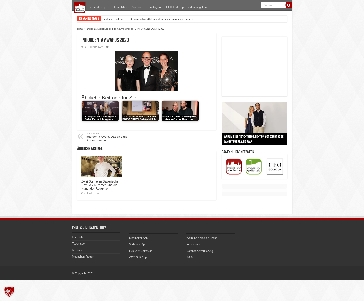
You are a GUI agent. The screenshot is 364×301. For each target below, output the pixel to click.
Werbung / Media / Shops (201, 237)
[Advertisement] (254, 66)
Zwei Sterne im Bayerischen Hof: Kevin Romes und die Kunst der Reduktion (100, 185)
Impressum (193, 244)
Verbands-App (137, 244)
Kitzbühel (77, 250)
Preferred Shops (97, 7)
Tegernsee (78, 243)
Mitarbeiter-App (138, 237)
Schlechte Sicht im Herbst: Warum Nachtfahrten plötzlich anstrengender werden (148, 18)
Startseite (79, 7)
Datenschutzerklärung (199, 251)
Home (80, 29)
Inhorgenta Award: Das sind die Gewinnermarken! (110, 29)
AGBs (190, 257)
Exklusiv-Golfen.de (140, 251)
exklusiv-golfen (197, 7)
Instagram (155, 7)
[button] (9, 291)
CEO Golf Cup (175, 7)
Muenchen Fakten (83, 256)
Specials (137, 7)
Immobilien (120, 7)
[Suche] (289, 5)
